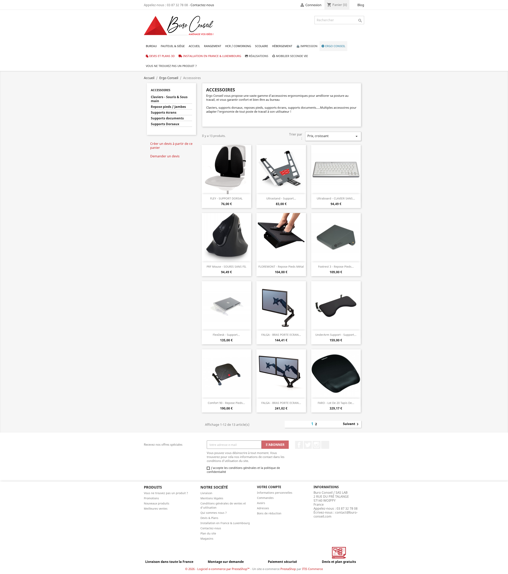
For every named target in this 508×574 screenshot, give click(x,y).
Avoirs (261, 503)
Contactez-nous (202, 5)
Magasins (206, 538)
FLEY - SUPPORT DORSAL (226, 198)
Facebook (299, 445)
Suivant (351, 424)
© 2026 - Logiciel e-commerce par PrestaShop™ (217, 569)
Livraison (206, 493)
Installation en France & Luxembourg (225, 523)
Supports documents (167, 118)
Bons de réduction (269, 513)
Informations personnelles (274, 493)
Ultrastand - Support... (281, 198)
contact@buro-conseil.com (336, 514)
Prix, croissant (333, 136)
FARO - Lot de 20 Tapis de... (336, 403)
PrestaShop (288, 569)
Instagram (316, 445)
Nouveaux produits (156, 503)
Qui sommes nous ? (213, 513)
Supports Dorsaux (165, 124)
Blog (360, 5)
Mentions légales (211, 498)
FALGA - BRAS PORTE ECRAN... (281, 335)
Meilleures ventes (155, 508)
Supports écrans (163, 112)
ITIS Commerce (312, 569)
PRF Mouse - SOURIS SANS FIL (226, 266)
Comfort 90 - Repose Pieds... (226, 403)
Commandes (265, 498)
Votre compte (269, 487)
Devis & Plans (209, 518)
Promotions (151, 498)
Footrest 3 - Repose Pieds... (336, 266)
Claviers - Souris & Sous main (169, 99)
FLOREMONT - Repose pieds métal (281, 266)
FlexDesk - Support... (226, 335)
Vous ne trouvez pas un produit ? (166, 493)
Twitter (308, 445)
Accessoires (160, 90)
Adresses (263, 508)
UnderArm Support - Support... (335, 335)
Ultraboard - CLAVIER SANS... (336, 198)
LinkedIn (325, 445)
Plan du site (208, 533)
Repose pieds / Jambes (168, 107)
